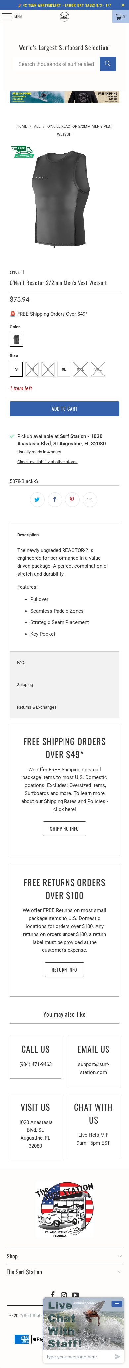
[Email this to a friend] (90, 499)
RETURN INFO (64, 969)
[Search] (108, 64)
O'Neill (17, 273)
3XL (98, 369)
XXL (80, 369)
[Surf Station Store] (64, 16)
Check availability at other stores (47, 461)
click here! (64, 809)
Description (28, 534)
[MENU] (3, 16)
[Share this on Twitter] (37, 499)
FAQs (22, 662)
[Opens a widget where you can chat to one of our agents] (84, 1330)
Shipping (25, 684)
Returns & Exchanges (37, 707)
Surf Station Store (40, 1315)
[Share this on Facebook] (55, 499)
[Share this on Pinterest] (72, 499)
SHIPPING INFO (64, 828)
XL (64, 369)
